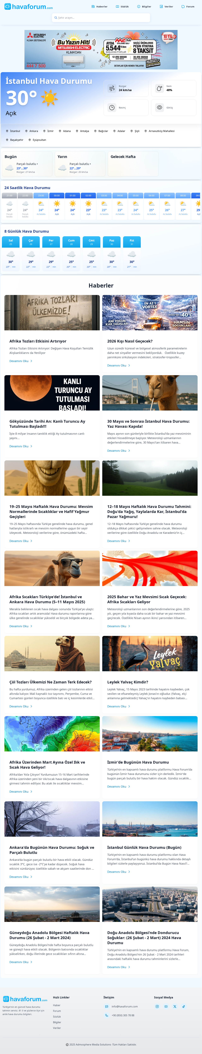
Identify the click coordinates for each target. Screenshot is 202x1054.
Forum (57, 1011)
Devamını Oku (18, 361)
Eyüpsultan (39, 140)
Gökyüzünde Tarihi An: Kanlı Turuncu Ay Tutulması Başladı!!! (47, 424)
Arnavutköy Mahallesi (162, 131)
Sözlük (57, 1016)
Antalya (84, 131)
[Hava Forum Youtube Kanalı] (166, 1006)
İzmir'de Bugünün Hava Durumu (138, 762)
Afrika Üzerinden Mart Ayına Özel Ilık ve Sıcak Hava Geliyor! (47, 764)
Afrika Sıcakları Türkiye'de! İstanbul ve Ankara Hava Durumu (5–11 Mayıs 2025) (47, 599)
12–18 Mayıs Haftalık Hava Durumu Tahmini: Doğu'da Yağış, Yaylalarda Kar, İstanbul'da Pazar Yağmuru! (149, 511)
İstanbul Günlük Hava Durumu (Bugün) (144, 847)
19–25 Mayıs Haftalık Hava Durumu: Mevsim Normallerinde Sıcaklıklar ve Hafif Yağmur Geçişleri (51, 511)
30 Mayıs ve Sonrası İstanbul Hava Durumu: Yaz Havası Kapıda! (148, 424)
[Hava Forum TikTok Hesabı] (184, 1006)
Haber (56, 1005)
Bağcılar (103, 131)
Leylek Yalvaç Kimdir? (127, 682)
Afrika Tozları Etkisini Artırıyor (37, 341)
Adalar (121, 131)
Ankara (34, 131)
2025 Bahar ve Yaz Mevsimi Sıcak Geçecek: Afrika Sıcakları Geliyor (147, 599)
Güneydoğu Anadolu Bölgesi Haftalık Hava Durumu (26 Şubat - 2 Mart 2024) (49, 935)
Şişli (137, 131)
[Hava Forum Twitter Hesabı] (175, 1006)
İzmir (51, 131)
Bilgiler (57, 1022)
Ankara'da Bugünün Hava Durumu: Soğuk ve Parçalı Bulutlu (51, 850)
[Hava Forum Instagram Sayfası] (157, 1006)
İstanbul (15, 131)
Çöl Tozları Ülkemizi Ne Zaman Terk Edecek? (50, 682)
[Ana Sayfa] (28, 6)
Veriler (57, 1028)
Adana (67, 131)
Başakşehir (16, 140)
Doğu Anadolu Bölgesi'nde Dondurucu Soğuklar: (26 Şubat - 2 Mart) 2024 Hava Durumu (144, 937)
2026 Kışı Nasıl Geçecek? (129, 341)
